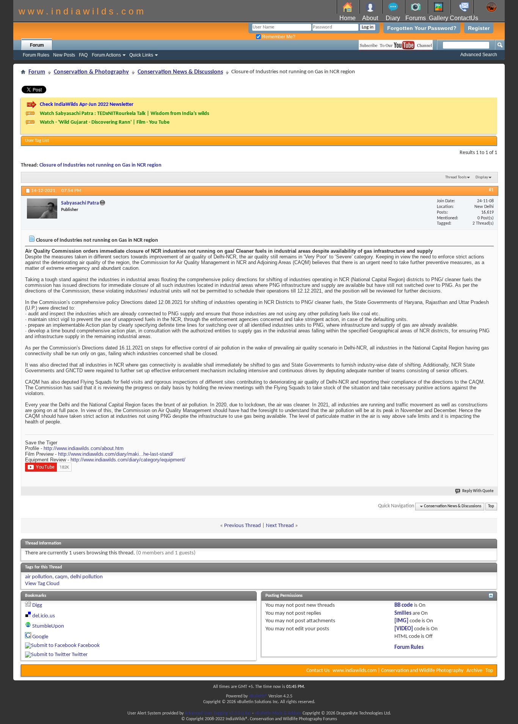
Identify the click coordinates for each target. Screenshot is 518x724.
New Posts (64, 55)
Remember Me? (278, 36)
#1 (491, 189)
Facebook (89, 645)
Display (482, 177)
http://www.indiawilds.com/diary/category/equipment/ (128, 460)
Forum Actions (106, 55)
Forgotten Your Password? (422, 28)
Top (491, 506)
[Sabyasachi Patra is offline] (42, 208)
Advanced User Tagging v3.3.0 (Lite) (218, 713)
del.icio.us (43, 616)
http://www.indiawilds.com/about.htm (84, 448)
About (370, 18)
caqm (61, 577)
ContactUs (464, 18)
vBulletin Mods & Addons (278, 713)
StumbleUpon (48, 626)
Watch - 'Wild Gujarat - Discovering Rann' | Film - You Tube (105, 122)
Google (40, 637)
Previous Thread (242, 526)
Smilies (402, 613)
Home (347, 18)
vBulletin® (258, 696)
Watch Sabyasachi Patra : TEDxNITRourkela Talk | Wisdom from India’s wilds (124, 113)
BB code (403, 605)
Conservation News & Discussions (180, 72)
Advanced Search (478, 54)
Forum (37, 45)
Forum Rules (36, 55)
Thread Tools (455, 177)
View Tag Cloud (42, 584)
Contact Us (318, 671)
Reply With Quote (478, 491)
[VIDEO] (403, 629)
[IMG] (401, 621)
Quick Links (141, 55)
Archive (474, 671)
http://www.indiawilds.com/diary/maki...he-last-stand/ (115, 454)
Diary (393, 18)
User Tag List (37, 141)
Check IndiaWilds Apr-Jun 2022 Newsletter (86, 104)
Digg (37, 605)
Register (479, 28)
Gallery (438, 18)
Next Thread (280, 526)
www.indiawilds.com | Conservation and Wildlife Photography (398, 671)
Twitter (80, 655)
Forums (415, 18)
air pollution (38, 577)
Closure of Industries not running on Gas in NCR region (100, 165)
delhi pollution (86, 577)
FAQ (83, 55)
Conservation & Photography (91, 72)
